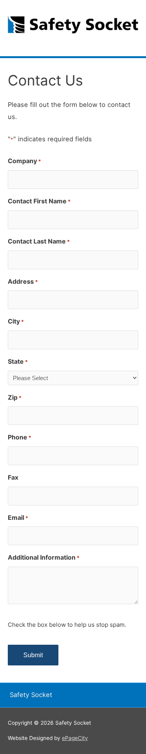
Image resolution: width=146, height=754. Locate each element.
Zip (14, 397)
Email (18, 517)
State (18, 361)
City (16, 321)
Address (23, 281)
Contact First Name (39, 201)
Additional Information (43, 557)
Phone (19, 437)
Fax (13, 477)
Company (24, 161)
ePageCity (75, 738)
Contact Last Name (39, 241)
